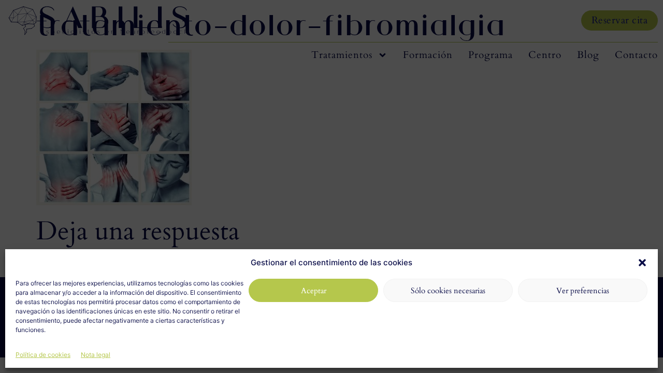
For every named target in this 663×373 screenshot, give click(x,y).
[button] (642, 262)
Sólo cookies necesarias (448, 290)
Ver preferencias (582, 290)
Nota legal (95, 354)
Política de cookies (43, 354)
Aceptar (313, 290)
